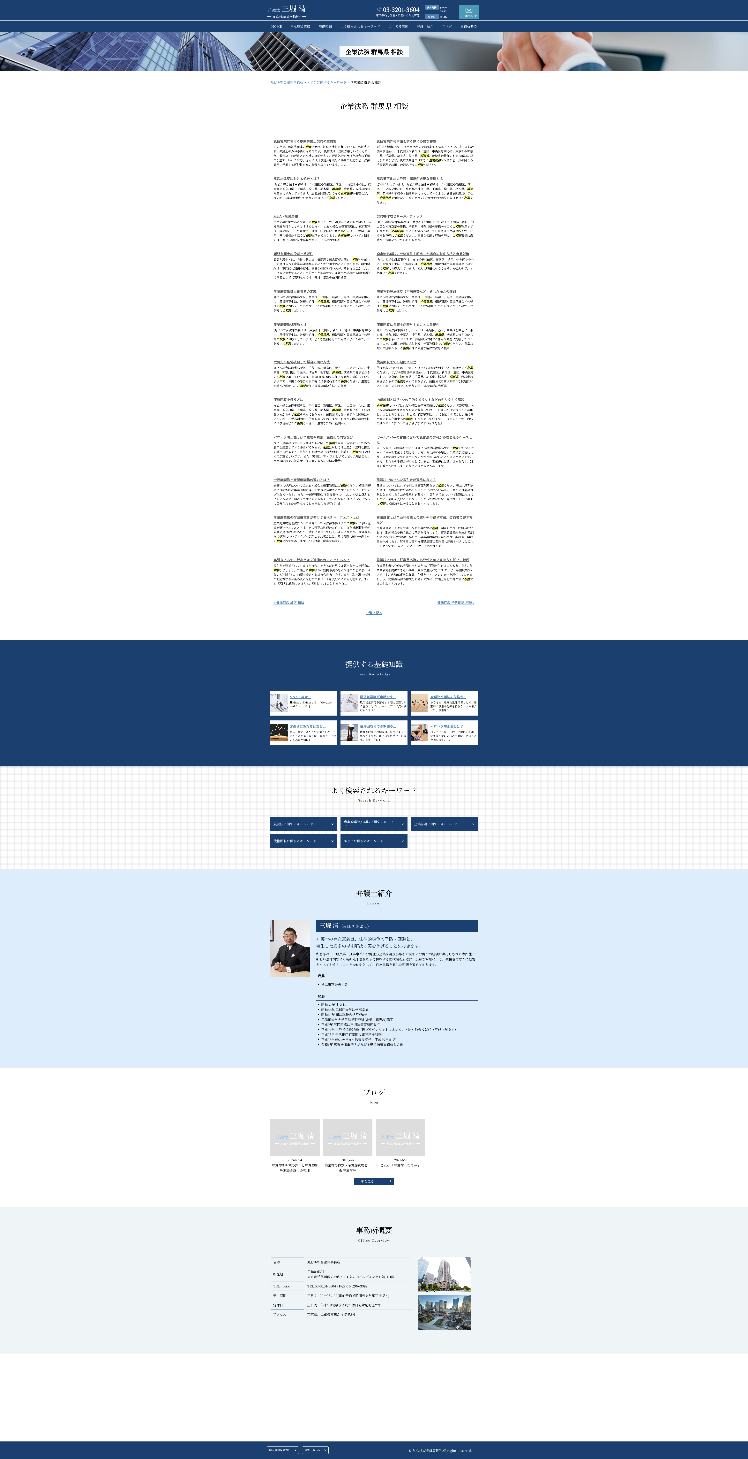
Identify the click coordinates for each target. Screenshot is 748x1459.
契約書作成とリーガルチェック (400, 216)
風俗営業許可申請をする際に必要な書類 (406, 141)
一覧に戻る (374, 612)
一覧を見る (365, 1181)
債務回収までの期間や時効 (396, 361)
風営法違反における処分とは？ (296, 178)
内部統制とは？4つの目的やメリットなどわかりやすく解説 (420, 399)
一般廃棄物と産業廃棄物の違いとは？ (301, 479)
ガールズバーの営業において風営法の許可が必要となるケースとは (424, 440)
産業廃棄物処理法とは (290, 324)
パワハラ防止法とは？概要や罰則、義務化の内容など (313, 437)
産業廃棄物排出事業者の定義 (295, 291)
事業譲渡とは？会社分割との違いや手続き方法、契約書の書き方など (425, 520)
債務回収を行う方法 (288, 399)
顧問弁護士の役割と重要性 (293, 253)
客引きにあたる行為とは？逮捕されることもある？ (311, 559)
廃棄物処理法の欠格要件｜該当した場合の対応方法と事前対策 (423, 253)
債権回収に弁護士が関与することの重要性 (408, 324)
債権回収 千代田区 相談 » (456, 602)
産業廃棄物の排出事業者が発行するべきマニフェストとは (316, 517)
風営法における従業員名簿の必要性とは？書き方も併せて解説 (423, 559)
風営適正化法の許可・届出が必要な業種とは (410, 178)
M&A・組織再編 (285, 216)
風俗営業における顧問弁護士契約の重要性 (304, 141)
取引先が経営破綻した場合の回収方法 (301, 361)
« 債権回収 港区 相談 (288, 602)
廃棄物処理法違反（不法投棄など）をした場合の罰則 (416, 291)
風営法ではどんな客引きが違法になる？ (406, 479)
